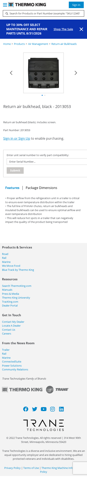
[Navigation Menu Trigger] (5, 5)
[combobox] (42, 13)
